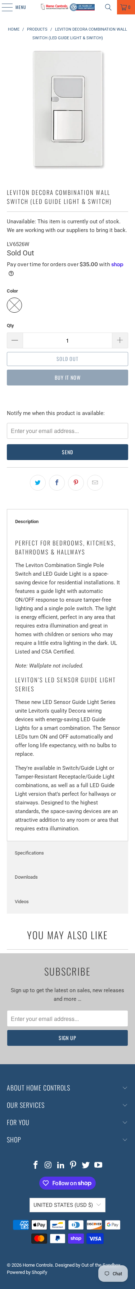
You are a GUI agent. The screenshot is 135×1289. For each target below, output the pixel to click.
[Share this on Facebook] (57, 483)
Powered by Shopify (27, 1272)
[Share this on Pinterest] (76, 483)
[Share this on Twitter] (38, 483)
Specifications (29, 853)
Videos (22, 901)
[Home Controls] (68, 7)
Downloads (26, 877)
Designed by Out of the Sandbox (87, 1265)
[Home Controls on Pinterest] (73, 1165)
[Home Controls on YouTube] (98, 1165)
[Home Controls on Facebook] (36, 1165)
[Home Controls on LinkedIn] (60, 1165)
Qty (10, 325)
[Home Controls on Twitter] (86, 1165)
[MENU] (3, 7)
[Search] (108, 7)
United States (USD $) (63, 1205)
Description (27, 521)
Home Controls (38, 1265)
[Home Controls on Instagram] (48, 1165)
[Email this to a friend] (95, 483)
